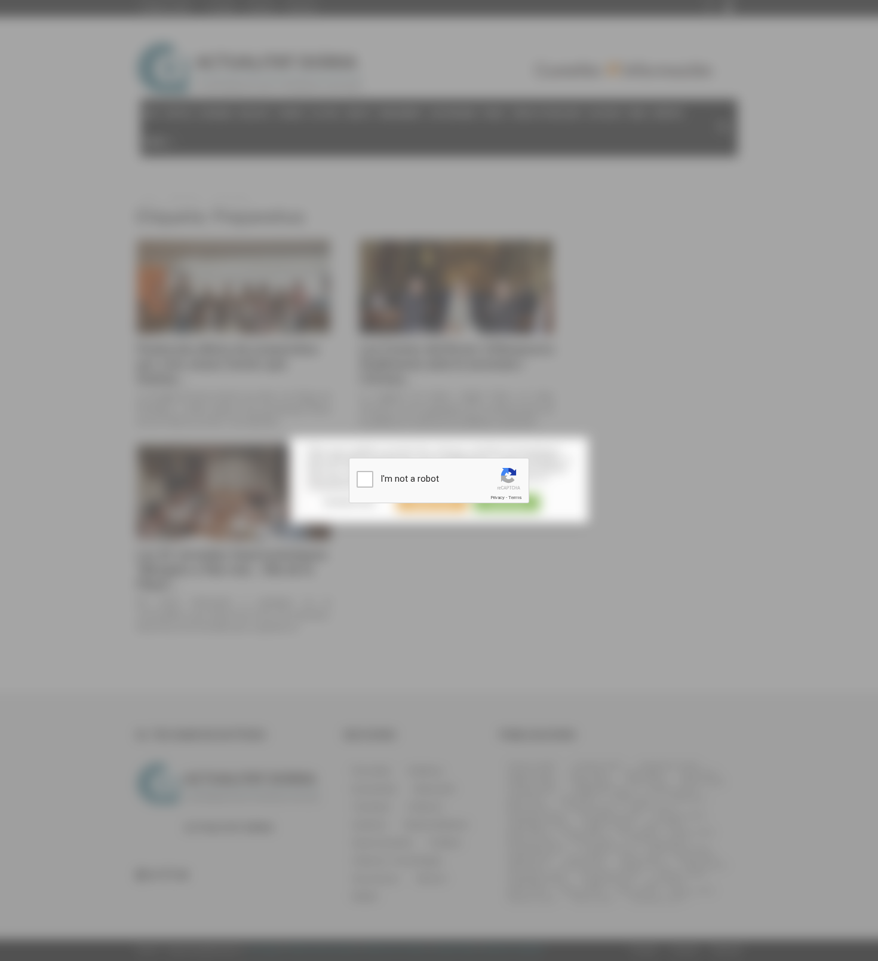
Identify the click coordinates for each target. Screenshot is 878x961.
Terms (514, 497)
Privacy (497, 497)
